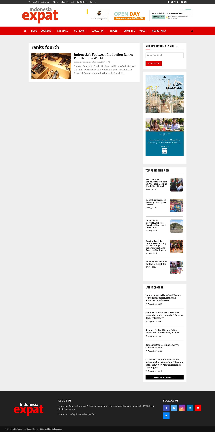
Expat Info (129, 31)
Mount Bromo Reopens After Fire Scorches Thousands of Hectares (156, 224)
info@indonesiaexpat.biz (83, 414)
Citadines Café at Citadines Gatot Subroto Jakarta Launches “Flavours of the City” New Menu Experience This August (164, 363)
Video (142, 31)
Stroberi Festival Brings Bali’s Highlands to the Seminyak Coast (163, 331)
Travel (113, 31)
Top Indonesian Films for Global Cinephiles (156, 263)
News (34, 31)
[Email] (166, 415)
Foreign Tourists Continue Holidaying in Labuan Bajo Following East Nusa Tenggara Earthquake (156, 245)
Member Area (159, 31)
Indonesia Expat (83, 62)
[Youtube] (198, 408)
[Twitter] (174, 408)
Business (46, 31)
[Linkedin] (190, 408)
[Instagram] (182, 408)
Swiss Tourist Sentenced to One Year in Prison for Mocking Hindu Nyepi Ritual (156, 182)
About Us (65, 2)
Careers (93, 2)
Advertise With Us (79, 2)
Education (97, 31)
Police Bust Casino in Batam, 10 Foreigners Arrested (156, 202)
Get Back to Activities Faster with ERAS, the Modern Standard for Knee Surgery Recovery (165, 315)
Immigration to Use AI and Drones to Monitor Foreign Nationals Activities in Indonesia (163, 298)
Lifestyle (62, 31)
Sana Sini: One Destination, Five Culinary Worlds (162, 346)
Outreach (79, 31)
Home (56, 2)
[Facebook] (166, 408)
